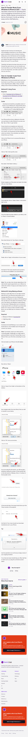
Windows (17, 676)
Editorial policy (4, 701)
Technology (17, 673)
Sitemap (14, 733)
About (10, 733)
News (2, 678)
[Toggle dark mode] (25, 1)
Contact (3, 696)
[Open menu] (19, 2)
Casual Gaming (4, 676)
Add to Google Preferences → (14, 650)
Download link (16, 317)
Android (3, 683)
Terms (6, 733)
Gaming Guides (4, 681)
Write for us (3, 698)
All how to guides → (22, 579)
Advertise (3, 703)
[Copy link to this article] (25, 22)
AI (1, 685)
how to (3, 5)
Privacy (2, 733)
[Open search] (22, 1)
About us (3, 694)
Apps (16, 681)
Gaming (3, 673)
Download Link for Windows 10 (13, 94)
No (17, 570)
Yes (12, 570)
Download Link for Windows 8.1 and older (12, 96)
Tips (9, 5)
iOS (6, 5)
